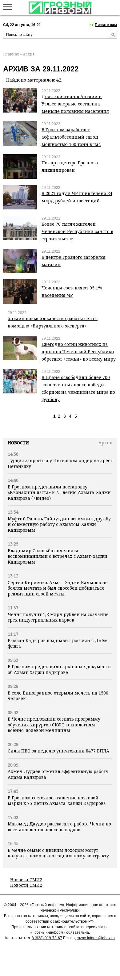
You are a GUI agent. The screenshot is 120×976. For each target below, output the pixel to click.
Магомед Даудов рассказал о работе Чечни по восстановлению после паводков (59, 826)
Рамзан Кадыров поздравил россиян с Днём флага (58, 643)
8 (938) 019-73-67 (47, 938)
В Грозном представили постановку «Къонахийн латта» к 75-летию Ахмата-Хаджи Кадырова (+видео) (59, 492)
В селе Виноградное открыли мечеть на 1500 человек (58, 695)
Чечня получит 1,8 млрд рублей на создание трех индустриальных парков (58, 617)
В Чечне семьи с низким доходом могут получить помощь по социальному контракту (58, 853)
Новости (18, 443)
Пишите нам (106, 25)
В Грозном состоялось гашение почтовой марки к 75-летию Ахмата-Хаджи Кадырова (57, 800)
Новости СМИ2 (26, 879)
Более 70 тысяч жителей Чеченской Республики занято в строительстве (77, 231)
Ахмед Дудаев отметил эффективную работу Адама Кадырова (58, 774)
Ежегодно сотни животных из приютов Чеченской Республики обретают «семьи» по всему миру (79, 351)
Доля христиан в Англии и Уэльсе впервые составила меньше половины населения (75, 104)
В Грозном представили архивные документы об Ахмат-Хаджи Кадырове (60, 669)
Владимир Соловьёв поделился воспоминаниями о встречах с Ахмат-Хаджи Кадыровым (57, 556)
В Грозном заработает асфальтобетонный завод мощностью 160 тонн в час (71, 137)
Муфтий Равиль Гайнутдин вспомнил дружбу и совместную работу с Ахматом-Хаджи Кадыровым (59, 524)
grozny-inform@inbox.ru (94, 938)
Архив (105, 443)
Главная (11, 54)
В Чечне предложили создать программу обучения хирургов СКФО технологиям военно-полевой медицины (54, 724)
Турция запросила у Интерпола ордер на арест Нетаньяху (60, 463)
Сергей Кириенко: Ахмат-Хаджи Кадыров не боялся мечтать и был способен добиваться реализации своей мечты (58, 588)
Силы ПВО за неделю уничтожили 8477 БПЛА (58, 751)
